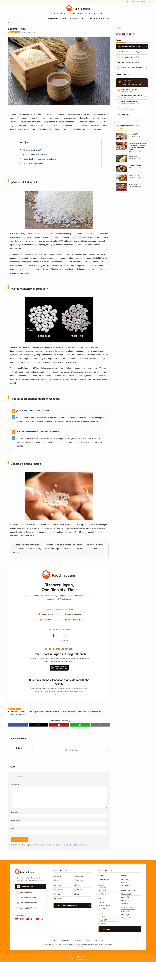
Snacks (78, 894)
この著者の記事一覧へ (70, 750)
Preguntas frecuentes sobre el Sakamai (39, 158)
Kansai (12, 32)
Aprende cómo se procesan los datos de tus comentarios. (66, 845)
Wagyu (78, 885)
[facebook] (127, 1)
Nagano (102, 920)
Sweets (58, 894)
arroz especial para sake (52, 712)
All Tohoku (102, 894)
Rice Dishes (79, 881)
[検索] (146, 1)
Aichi (101, 917)
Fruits (57, 898)
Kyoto (124, 882)
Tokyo (102, 902)
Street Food (79, 890)
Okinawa (125, 915)
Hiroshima (126, 894)
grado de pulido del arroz (95, 712)
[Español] (17, 919)
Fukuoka (125, 911)
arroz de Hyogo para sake (35, 712)
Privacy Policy (98, 940)
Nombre (14, 812)
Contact (87, 940)
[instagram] (132, 1)
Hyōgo (17, 32)
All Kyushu (125, 918)
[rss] (141, 1)
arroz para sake (81, 712)
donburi (85, 544)
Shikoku (124, 903)
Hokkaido (103, 879)
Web (13, 828)
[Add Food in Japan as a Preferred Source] (59, 668)
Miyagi (102, 891)
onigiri (92, 544)
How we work (79, 947)
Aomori (102, 888)
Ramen (58, 876)
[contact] (144, 1)
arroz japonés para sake (68, 712)
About (55, 940)
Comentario (15, 784)
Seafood (58, 885)
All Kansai (124, 885)
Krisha (19, 748)
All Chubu (101, 923)
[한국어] (32, 919)
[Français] (22, 919)
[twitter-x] (130, 1)
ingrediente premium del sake (17, 714)
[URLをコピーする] (100, 725)
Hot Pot (58, 890)
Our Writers (78, 940)
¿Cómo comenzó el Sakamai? (35, 154)
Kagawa (125, 897)
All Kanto (101, 908)
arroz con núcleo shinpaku (18, 712)
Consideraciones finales (33, 163)
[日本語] (42, 919)
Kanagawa (104, 905)
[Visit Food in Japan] (59, 574)
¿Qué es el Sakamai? (32, 149)
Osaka (125, 879)
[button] (18, 725)
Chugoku (124, 900)
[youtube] (138, 1)
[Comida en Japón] (78, 8)
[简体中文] (37, 919)
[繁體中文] (27, 919)
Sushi (57, 881)
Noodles (78, 876)
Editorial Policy (65, 940)
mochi (100, 544)
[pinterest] (135, 1)
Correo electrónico (18, 820)
